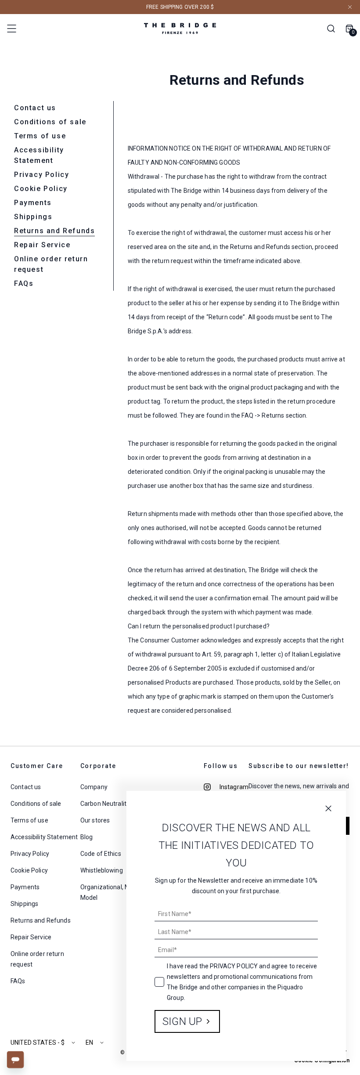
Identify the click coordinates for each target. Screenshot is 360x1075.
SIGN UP (182, 1021)
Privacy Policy (234, 966)
